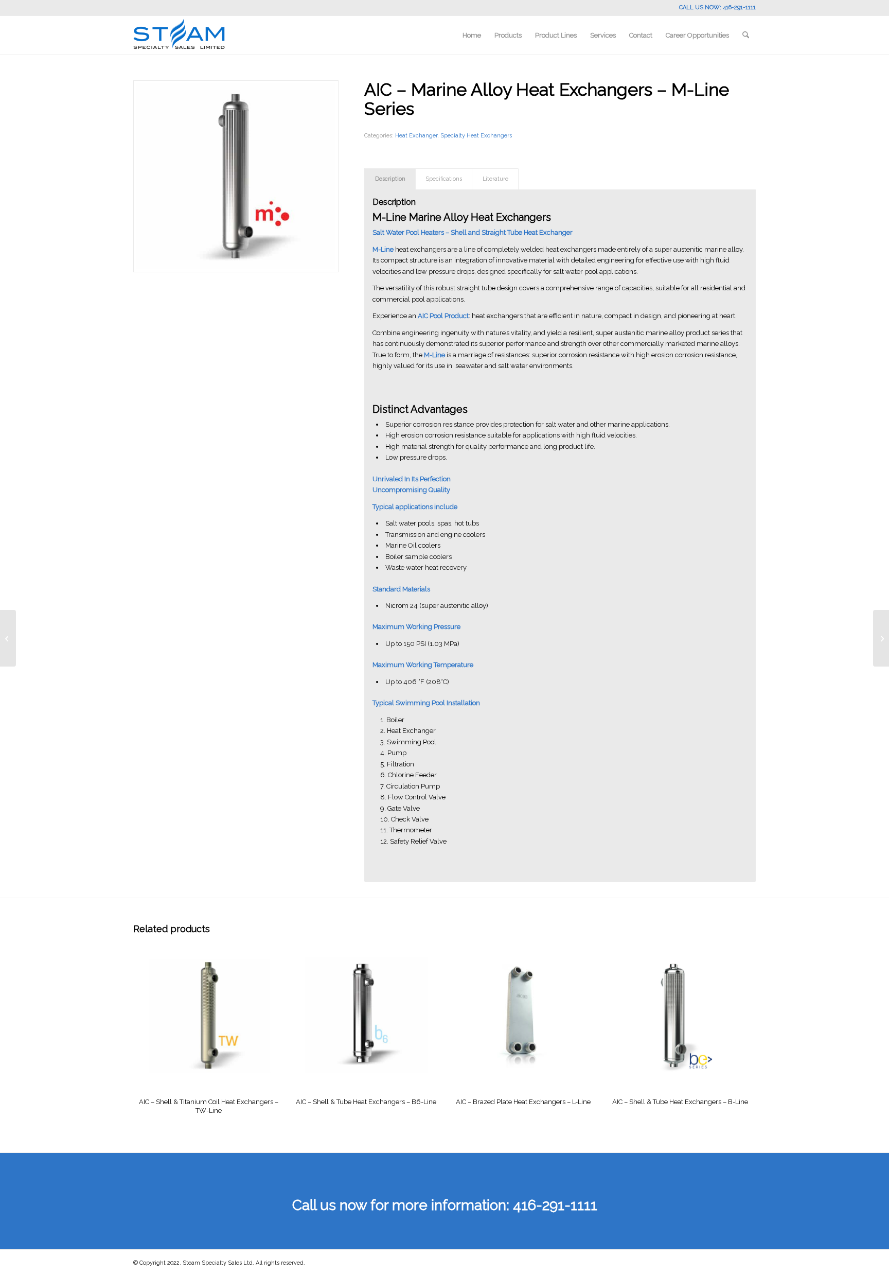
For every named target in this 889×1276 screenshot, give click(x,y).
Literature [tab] (495, 179)
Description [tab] (390, 179)
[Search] (746, 35)
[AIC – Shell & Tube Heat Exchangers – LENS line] (8, 638)
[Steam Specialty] (179, 35)
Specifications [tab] (444, 179)
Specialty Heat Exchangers (476, 135)
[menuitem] (472, 35)
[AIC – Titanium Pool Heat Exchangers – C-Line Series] (881, 638)
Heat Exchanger (416, 135)
